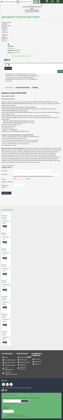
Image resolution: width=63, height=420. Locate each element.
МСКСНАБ (16, 50)
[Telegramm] (11, 384)
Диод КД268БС (6, 252)
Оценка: (4, 179)
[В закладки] (4, 228)
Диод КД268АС (6, 237)
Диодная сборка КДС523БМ (32, 11)
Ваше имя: (4, 170)
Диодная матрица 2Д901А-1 (6, 302)
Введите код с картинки (5, 186)
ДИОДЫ (32, 8)
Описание (9, 88)
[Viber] (7, 384)
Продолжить (5, 193)
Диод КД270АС (6, 268)
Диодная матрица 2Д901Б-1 (6, 319)
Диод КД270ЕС (6, 284)
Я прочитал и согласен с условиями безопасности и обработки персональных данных (17, 415)
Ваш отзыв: (4, 174)
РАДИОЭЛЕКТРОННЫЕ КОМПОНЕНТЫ (32, 6)
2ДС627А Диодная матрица (6, 221)
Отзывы (35, 88)
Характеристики (22, 88)
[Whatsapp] (3, 384)
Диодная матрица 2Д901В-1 (6, 337)
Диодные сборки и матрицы (32, 10)
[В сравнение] (6, 228)
